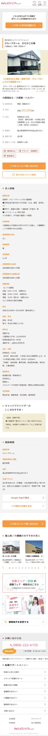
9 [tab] (35, 568)
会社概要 (12, 719)
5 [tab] (22, 568)
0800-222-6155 (25, 645)
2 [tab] (13, 568)
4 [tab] (19, 568)
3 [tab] (16, 568)
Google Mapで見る (20, 497)
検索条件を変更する (19, 622)
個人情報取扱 (36, 723)
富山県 (40, 659)
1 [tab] (9, 568)
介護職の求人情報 (30, 659)
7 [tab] (29, 568)
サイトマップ (36, 719)
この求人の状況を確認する (24, 25)
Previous (3, 568)
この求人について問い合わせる (24, 166)
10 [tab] (38, 568)
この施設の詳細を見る (21, 506)
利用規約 (12, 723)
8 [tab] (32, 568)
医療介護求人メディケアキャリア (12, 659)
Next (45, 568)
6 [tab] (25, 568)
